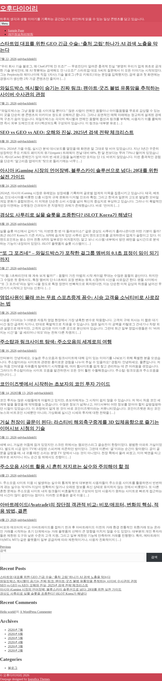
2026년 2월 (15, 650)
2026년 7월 (15, 629)
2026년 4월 (15, 642)
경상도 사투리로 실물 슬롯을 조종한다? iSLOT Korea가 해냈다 (66, 214)
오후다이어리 (19, 8)
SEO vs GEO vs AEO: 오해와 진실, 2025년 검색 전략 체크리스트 (67, 132)
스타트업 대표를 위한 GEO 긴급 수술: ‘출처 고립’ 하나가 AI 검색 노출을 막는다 (55, 577)
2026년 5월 (15, 638)
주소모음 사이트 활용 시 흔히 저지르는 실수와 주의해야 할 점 (64, 466)
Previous (5, 546)
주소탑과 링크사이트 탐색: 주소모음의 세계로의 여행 (56, 341)
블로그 (12, 668)
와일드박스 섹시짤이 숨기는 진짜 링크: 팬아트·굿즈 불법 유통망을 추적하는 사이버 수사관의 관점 (68, 581)
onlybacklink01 (27, 59)
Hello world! (8, 611)
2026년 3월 (15, 646)
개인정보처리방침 (20, 34)
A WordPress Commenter (36, 611)
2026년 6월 (15, 634)
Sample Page (16, 30)
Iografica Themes (39, 679)
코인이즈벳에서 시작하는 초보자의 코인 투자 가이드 (55, 384)
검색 (3, 550)
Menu (5, 23)
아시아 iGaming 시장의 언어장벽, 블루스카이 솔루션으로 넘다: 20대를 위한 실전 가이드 (61, 589)
